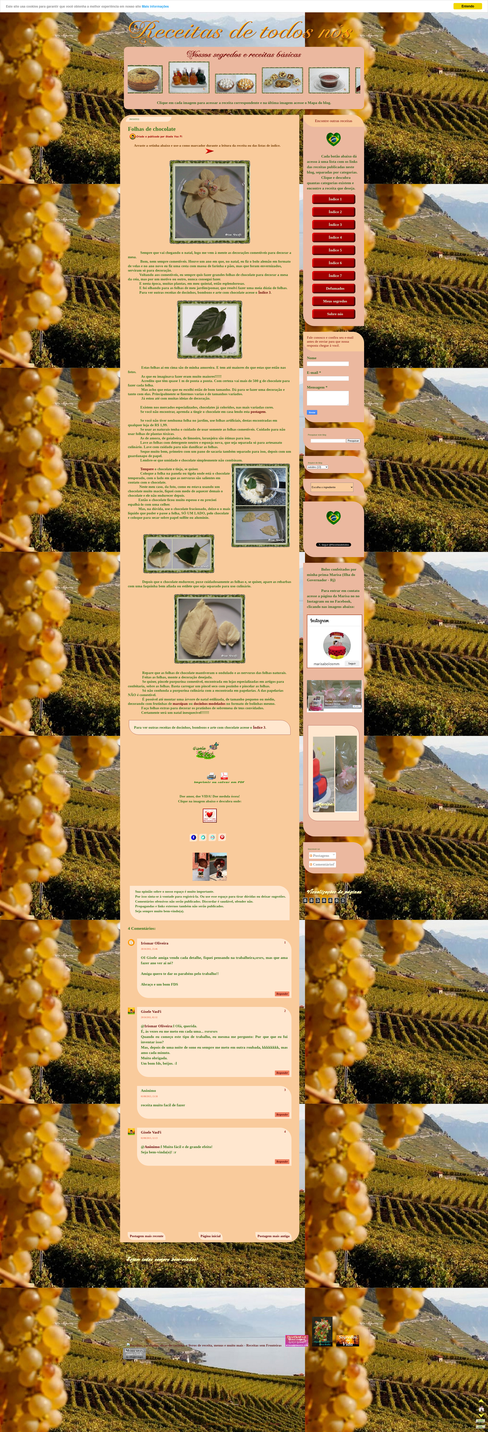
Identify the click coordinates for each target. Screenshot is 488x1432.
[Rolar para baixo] (481, 1416)
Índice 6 (335, 263)
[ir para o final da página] (480, 1427)
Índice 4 (335, 237)
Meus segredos (335, 301)
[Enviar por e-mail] (213, 841)
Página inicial (211, 1236)
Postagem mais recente (146, 1236)
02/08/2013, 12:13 (149, 1138)
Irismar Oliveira (154, 943)
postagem (258, 412)
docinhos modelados (209, 704)
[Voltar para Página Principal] (481, 1409)
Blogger (275, 1424)
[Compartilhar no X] (203, 841)
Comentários (323, 864)
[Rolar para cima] (481, 1401)
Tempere (147, 469)
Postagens (320, 855)
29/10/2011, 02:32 (149, 1017)
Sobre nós (335, 314)
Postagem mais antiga (274, 1236)
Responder (282, 993)
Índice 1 (335, 199)
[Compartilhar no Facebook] (194, 841)
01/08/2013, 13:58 (149, 1096)
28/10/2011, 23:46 (149, 949)
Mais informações (155, 6)
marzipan (180, 704)
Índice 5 (335, 250)
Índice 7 (335, 275)
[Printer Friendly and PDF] (219, 783)
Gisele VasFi (151, 1011)
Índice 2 (335, 212)
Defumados (335, 288)
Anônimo (152, 1147)
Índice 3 (264, 292)
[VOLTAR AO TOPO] (480, 1421)
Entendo (468, 6)
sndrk (242, 1424)
